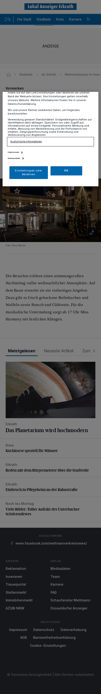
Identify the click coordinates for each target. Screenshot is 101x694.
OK (66, 170)
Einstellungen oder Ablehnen (28, 172)
